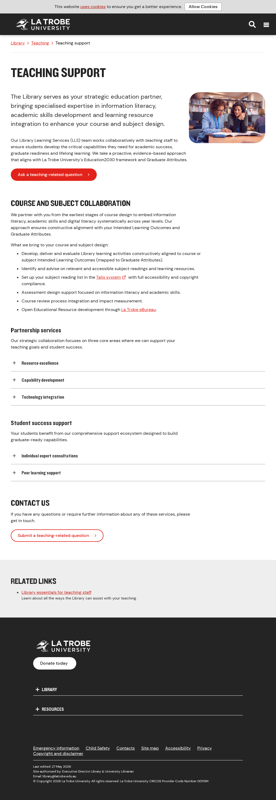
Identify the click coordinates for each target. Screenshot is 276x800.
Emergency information (56, 748)
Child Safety (98, 748)
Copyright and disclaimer (58, 753)
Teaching (40, 43)
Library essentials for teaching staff (56, 592)
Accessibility (178, 748)
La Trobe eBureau (138, 309)
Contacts (125, 748)
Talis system (108, 277)
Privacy (204, 748)
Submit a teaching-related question (53, 535)
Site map (150, 748)
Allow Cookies (203, 6)
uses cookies (93, 6)
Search (252, 24)
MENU (266, 24)
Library (18, 43)
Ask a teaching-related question (50, 174)
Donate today (54, 663)
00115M (202, 781)
